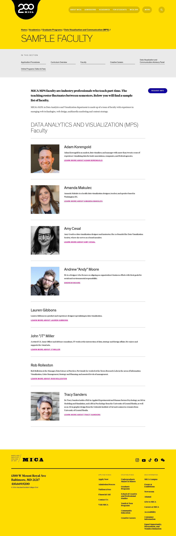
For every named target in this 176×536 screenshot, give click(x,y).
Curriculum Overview (59, 62)
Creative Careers (116, 62)
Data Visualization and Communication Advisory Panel (152, 61)
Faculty (83, 62)
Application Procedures (30, 62)
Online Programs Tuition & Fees (33, 69)
